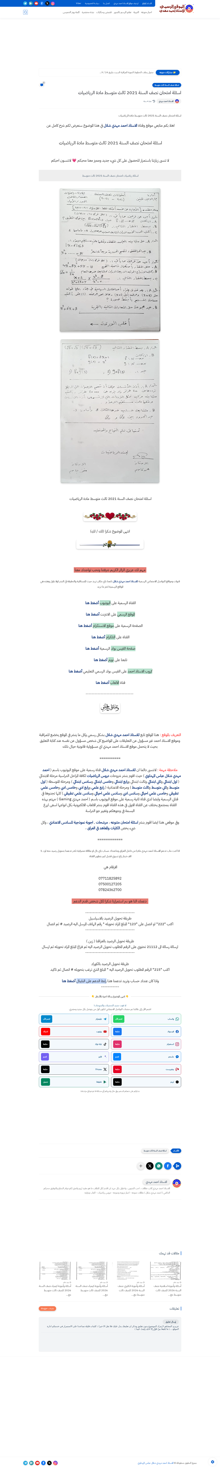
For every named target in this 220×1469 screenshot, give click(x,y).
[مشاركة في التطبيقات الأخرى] (141, 1166)
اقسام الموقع (147, 3)
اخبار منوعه (146, 12)
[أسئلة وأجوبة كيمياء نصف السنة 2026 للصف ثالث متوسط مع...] (92, 1271)
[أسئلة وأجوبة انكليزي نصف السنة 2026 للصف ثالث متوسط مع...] (128, 1271)
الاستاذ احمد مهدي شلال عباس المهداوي (156, 1463)
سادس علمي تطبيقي (78, 793)
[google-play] (31, 3)
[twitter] (47, 3)
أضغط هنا (91, 603)
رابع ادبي (83, 787)
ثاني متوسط (159, 787)
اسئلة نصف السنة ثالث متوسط (167, 85)
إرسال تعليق (171, 1321)
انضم (117, 1056)
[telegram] (25, 3)
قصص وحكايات (104, 12)
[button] (168, 1166)
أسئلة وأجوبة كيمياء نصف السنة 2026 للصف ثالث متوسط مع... (92, 1290)
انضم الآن (118, 1019)
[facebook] (42, 3)
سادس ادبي (130, 793)
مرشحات (102, 822)
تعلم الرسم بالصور (122, 12)
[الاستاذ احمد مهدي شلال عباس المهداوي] (176, 8)
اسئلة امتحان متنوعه (124, 822)
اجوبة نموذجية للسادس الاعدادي (71, 822)
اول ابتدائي (170, 781)
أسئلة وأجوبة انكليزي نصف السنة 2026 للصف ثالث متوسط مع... (131, 1290)
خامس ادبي (68, 787)
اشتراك (45, 1031)
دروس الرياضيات (98, 775)
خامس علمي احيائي (153, 793)
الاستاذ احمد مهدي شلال (120, 125)
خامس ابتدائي (103, 781)
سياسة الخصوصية (92, 3)
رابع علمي (97, 787)
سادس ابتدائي (82, 781)
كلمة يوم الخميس (71, 12)
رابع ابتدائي (121, 781)
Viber (78, 3)
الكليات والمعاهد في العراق (103, 828)
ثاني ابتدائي (154, 781)
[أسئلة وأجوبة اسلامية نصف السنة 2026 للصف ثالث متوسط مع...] (165, 1271)
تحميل (45, 1081)
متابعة (117, 1031)
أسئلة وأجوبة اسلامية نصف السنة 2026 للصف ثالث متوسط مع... (167, 1290)
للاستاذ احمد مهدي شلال (125, 581)
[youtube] (36, 3)
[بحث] (25, 12)
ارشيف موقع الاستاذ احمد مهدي (126, 3)
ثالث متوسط (140, 787)
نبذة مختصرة (88, 12)
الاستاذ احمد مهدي (166, 101)
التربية (136, 12)
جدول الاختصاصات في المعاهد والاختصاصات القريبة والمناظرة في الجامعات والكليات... (116, 72)
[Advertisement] (110, 45)
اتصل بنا (106, 3)
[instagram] (53, 3)
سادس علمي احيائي (107, 793)
